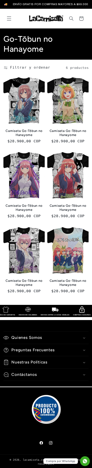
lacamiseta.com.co (37, 459)
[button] (9, 19)
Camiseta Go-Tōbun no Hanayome (24, 133)
